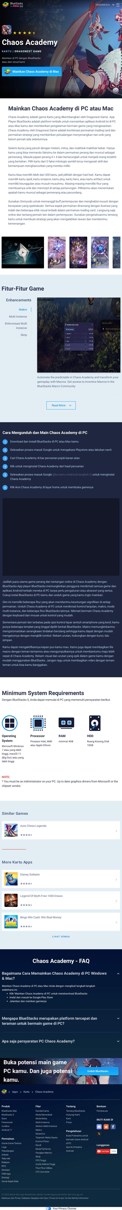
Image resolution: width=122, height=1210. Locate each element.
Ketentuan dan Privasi (11, 1198)
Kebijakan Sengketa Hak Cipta (35, 1198)
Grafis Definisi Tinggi (45, 1164)
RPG (4, 1166)
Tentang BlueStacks (75, 1111)
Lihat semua (61, 936)
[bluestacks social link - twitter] (99, 1133)
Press (68, 1122)
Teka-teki (6, 1158)
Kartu (7, 51)
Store (4, 1118)
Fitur (38, 1106)
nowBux (6, 1126)
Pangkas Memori (44, 1152)
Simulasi (6, 1170)
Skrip (38, 1156)
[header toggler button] (117, 4)
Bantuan (101, 1106)
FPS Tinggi (41, 1160)
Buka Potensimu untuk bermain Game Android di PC (77, 1139)
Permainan (8, 1138)
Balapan (6, 1162)
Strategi (5, 1177)
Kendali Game (42, 1111)
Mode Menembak (44, 1114)
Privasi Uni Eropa (56, 1198)
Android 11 (7, 1130)
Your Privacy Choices (64, 1208)
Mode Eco (40, 1133)
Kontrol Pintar (42, 1141)
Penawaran (7, 1122)
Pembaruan (102, 1111)
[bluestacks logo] (13, 5)
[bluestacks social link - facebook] (113, 1126)
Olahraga (6, 1173)
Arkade (5, 1154)
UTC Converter (42, 1172)
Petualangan (8, 1151)
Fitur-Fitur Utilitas (44, 1168)
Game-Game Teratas (11, 1143)
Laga (4, 1147)
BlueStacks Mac (9, 1111)
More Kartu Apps (17, 862)
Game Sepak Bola (10, 1181)
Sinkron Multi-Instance (46, 1126)
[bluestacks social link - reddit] (106, 1126)
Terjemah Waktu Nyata (46, 1137)
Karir (68, 1118)
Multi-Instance (42, 1122)
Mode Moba (41, 1118)
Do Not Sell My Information (76, 1198)
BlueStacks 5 (8, 1114)
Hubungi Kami (73, 1114)
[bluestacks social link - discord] (99, 1126)
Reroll (38, 1145)
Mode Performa (43, 1149)
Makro (39, 1130)
